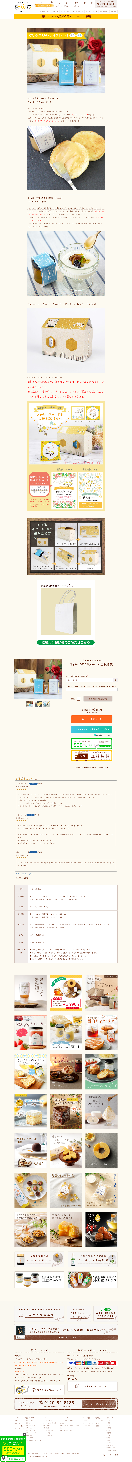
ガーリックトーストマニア (67, 1430)
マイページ (84, 6)
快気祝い (108, 1440)
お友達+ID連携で (106, 1314)
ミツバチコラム (19, 1426)
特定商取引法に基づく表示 (33, 1440)
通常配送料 (18, 1368)
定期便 (97, 1425)
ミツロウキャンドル (88, 1423)
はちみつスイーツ (91, 11)
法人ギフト (109, 1442)
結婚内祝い (109, 1433)
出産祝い (108, 1425)
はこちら (47, 1390)
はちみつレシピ (19, 1428)
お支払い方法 (29, 1420)
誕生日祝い (109, 1445)
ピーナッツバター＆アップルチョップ (70, 1425)
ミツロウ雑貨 (86, 1418)
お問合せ (76, 6)
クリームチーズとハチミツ (67, 1420)
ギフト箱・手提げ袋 (112, 1450)
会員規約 (56, 1453)
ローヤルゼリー (100, 1421)
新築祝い (108, 1438)
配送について (103, 767)
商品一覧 (55, 11)
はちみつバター (66, 11)
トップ (16, 1418)
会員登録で (79, 1313)
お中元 (108, 1420)
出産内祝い (109, 1428)
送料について (29, 1423)
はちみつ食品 (46, 1433)
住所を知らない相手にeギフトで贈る (91, 729)
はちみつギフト (78, 11)
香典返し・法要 (110, 1447)
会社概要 (35, 1453)
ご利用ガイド (67, 6)
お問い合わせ (76, 1453)
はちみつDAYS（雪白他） (50, 1423)
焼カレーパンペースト (66, 1428)
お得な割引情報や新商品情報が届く (40, 1312)
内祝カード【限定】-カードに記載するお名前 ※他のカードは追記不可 (91, 686)
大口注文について (31, 1433)
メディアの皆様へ (65, 1453)
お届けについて (30, 1428)
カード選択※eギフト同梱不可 (76, 676)
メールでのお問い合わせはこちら (99, 1404)
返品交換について (31, 1425)
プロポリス (99, 1423)
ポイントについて (31, 1430)
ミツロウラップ (87, 1425)
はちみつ (44, 1418)
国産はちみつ (104, 11)
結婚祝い (108, 1430)
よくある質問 (29, 1438)
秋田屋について (45, 11)
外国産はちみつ (47, 1428)
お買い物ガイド (29, 1418)
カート (92, 6)
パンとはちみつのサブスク (50, 1435)
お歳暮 (108, 1423)
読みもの (113, 11)
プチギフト (109, 1435)
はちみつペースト (64, 1418)
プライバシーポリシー (46, 1453)
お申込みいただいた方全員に (69, 1333)
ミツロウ (85, 1420)
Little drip (62, 1423)
